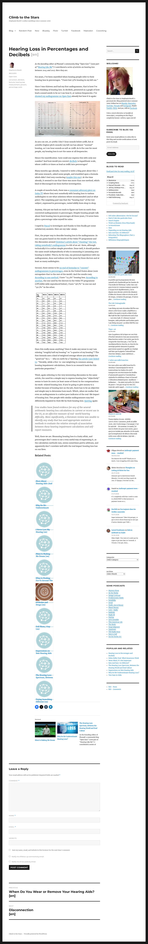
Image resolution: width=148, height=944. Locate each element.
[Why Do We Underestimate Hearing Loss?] (67, 728)
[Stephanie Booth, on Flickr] (122, 81)
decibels (73, 161)
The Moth (112, 625)
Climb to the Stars (24, 17)
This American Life (115, 622)
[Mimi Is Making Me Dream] (45, 729)
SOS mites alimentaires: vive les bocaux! (123, 216)
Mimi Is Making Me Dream (45, 740)
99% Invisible (113, 620)
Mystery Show (113, 591)
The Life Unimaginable (116, 303)
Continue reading (119, 299)
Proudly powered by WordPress (35, 934)
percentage (13, 87)
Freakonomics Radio (116, 598)
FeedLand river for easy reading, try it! (120, 171)
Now (37, 31)
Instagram (127, 106)
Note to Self (112, 634)
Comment (14, 781)
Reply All (111, 615)
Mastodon (88, 31)
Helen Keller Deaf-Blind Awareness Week (123, 658)
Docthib (114, 509)
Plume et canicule (114, 414)
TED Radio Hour (114, 632)
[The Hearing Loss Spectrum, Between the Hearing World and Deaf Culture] (90, 734)
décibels (21, 80)
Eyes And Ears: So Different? (118, 233)
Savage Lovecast (114, 595)
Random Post (25, 31)
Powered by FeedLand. (120, 203)
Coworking (101, 31)
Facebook (75, 31)
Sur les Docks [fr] (114, 637)
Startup (111, 617)
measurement (14, 85)
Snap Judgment (114, 627)
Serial (110, 603)
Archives (109, 572)
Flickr (55, 31)
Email (12, 827)
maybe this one (74, 177)
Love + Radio (113, 610)
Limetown (112, 629)
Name (12, 816)
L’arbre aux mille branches (118, 360)
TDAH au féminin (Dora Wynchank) (121, 223)
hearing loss (20, 82)
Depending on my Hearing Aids (119, 230)
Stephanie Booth (15, 70)
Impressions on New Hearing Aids (121, 670)
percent (23, 85)
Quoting (88, 401)
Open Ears (13, 76)
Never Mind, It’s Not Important (119, 661)
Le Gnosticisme (114, 225)
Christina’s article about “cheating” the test (76, 242)
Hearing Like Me (45, 67)
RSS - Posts (112, 687)
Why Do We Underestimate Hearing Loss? (123, 673)
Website (13, 838)
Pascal (47, 226)
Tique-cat (112, 329)
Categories (110, 557)
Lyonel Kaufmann (118, 530)
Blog (11, 31)
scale (20, 87)
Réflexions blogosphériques (118, 240)
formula (12, 82)
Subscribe (111, 154)
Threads (117, 106)
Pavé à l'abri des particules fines (120, 218)
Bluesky (46, 31)
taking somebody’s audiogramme (50, 245)
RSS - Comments (114, 689)
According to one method (46, 277)
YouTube (109, 106)
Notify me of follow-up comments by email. (28, 857)
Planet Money (113, 608)
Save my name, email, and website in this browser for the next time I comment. (41, 850)
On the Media (113, 593)
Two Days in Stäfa (115, 675)
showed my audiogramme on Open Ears (53, 96)
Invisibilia (112, 600)
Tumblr (64, 31)
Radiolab (111, 612)
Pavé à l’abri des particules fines (120, 275)
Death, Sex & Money (115, 605)
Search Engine (113, 221)
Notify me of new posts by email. (24, 862)
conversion (13, 80)
